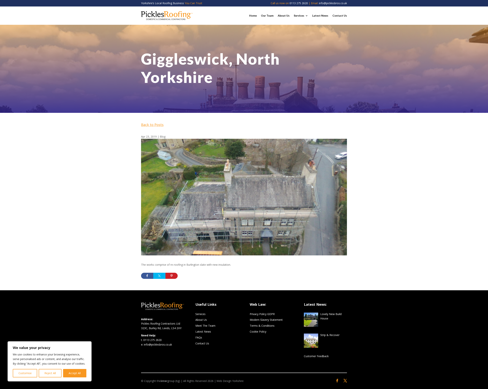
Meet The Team (205, 325)
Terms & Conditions (262, 325)
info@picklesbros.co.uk (333, 3)
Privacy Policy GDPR (262, 314)
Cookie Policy (258, 331)
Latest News (320, 15)
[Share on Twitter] (159, 276)
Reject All (50, 373)
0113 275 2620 (299, 3)
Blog (162, 136)
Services (299, 15)
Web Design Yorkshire (230, 381)
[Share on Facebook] (147, 276)
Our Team (267, 15)
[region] (50, 361)
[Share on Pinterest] (171, 276)
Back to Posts (152, 124)
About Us (284, 15)
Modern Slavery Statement (266, 320)
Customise (25, 373)
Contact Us (339, 15)
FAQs (198, 337)
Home (253, 15)
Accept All (75, 373)
